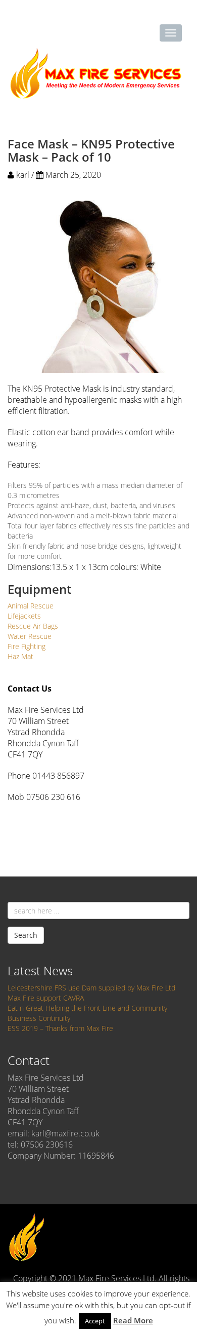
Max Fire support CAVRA (46, 998)
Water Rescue (30, 636)
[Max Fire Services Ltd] (96, 73)
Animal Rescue (31, 606)
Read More (133, 1320)
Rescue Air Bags (33, 626)
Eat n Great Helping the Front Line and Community (87, 1008)
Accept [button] (95, 1320)
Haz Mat (20, 656)
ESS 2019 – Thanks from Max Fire (60, 1028)
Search (25, 935)
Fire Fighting (26, 646)
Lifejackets (24, 616)
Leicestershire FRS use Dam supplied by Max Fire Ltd (91, 988)
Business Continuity (39, 1018)
